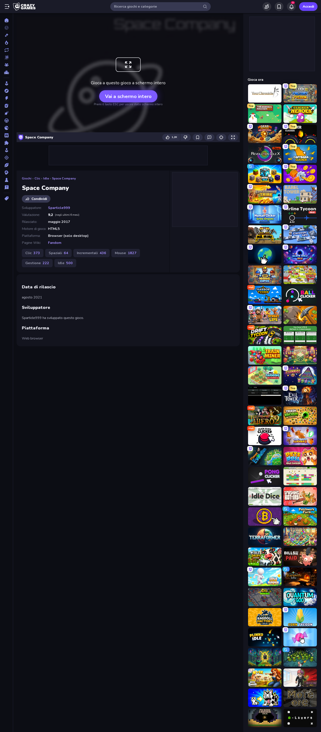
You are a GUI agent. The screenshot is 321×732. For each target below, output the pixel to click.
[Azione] (6, 98)
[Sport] (6, 165)
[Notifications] (291, 6)
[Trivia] (6, 187)
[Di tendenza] (6, 42)
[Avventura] (6, 91)
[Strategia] (6, 172)
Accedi (308, 6)
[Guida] (6, 120)
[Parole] (6, 135)
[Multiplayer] (6, 65)
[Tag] (6, 198)
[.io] (6, 128)
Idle (46, 178)
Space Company (64, 178)
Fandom (54, 242)
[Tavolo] (6, 180)
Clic (37, 178)
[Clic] (6, 113)
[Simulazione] (6, 150)
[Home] (6, 20)
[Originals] (6, 57)
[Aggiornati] (6, 50)
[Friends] (266, 6)
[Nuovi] (6, 35)
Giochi (26, 178)
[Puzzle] (6, 142)
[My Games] (279, 6)
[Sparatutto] (6, 157)
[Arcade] (6, 83)
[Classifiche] (6, 72)
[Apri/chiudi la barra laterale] (7, 6)
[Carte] (6, 105)
